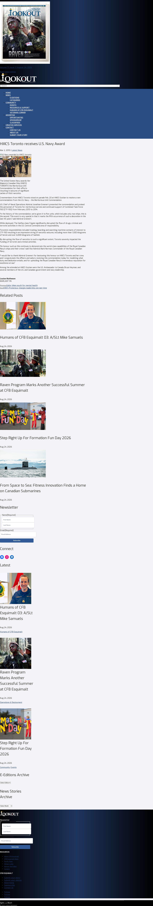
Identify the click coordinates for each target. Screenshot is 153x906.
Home (8, 93)
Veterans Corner (18, 112)
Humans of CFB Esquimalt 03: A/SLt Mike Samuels (41, 337)
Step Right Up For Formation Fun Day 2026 (35, 438)
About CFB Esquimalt (11, 856)
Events (13, 105)
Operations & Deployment (11, 702)
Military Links (8, 864)
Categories (15, 100)
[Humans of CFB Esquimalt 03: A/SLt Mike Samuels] (23, 329)
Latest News (17, 150)
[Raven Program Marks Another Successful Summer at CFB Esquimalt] (23, 376)
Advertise (10, 115)
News (8, 95)
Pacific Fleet (8, 861)
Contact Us (15, 130)
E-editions (14, 98)
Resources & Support (20, 108)
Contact (10, 127)
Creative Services (14, 125)
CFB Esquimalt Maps (11, 859)
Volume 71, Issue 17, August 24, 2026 (16, 67)
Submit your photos (13, 880)
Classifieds (15, 122)
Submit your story (18, 135)
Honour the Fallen (10, 866)
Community (11, 103)
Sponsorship (16, 120)
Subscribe (16, 540)
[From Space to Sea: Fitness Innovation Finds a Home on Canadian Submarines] (23, 476)
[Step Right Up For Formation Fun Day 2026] (23, 429)
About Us (14, 132)
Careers (7, 869)
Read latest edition (8, 72)
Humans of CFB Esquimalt (21, 110)
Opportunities (16, 117)
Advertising (9, 882)
